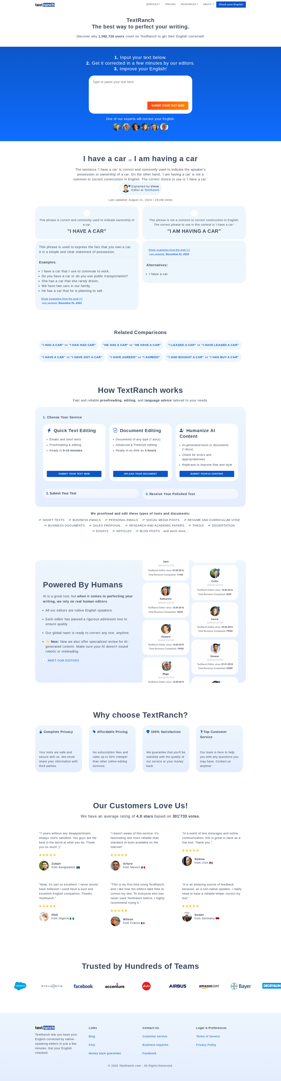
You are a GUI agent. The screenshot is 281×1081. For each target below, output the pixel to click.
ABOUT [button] (207, 4)
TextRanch (151, 190)
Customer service (154, 1036)
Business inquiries (155, 1044)
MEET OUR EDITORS (63, 660)
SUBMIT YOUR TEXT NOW (167, 105)
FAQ (92, 1044)
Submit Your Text (61, 493)
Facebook (149, 1053)
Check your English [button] (231, 4)
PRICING (170, 4)
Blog (92, 1036)
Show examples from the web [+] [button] (61, 300)
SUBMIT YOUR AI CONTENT (207, 474)
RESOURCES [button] (188, 4)
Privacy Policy (206, 1044)
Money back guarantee (105, 1053)
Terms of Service (208, 1036)
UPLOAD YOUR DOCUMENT (140, 474)
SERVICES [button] (152, 4)
